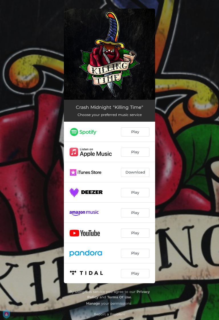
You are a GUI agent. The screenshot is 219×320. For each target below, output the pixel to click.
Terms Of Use (119, 297)
